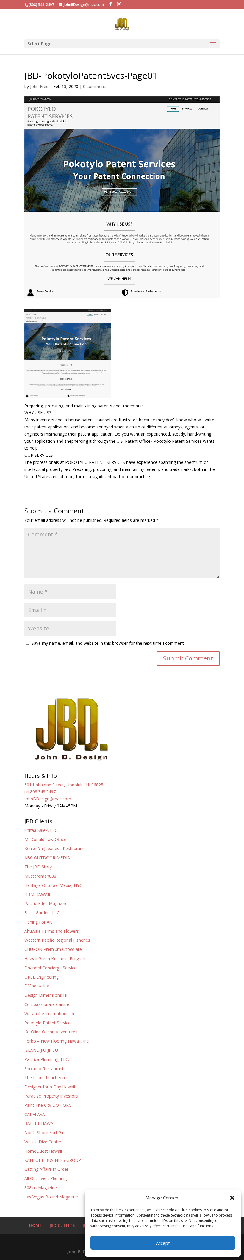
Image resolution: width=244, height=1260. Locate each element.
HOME (35, 1225)
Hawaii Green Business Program (55, 958)
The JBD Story (38, 867)
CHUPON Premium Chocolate (53, 949)
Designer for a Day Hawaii (49, 1087)
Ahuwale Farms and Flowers (51, 931)
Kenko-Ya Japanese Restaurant (54, 848)
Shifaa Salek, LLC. (41, 830)
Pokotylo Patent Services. (48, 1023)
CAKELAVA (34, 1114)
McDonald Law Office (45, 839)
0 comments (95, 86)
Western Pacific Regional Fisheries (57, 940)
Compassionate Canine (46, 1004)
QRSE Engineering (41, 977)
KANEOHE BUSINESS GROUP (52, 1160)
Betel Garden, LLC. (42, 912)
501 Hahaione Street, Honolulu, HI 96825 (63, 785)
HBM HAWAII (37, 894)
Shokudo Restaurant (44, 1068)
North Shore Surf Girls (45, 1132)
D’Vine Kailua (36, 986)
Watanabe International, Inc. (51, 1013)
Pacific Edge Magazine (46, 903)
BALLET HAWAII (40, 1123)
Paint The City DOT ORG (48, 1105)
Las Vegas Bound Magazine (51, 1197)
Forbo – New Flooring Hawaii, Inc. (57, 1041)
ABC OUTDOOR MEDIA (47, 857)
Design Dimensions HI (45, 995)
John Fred (39, 86)
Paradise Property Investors (51, 1096)
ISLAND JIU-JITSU (41, 1050)
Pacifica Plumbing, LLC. (46, 1059)
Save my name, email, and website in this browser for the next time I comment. (108, 643)
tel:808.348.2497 (40, 791)
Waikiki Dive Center (42, 1142)
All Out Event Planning (45, 1178)
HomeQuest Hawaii (43, 1151)
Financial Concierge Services (51, 968)
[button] (232, 1198)
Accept (163, 1243)
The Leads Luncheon (44, 1077)
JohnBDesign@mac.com (47, 799)
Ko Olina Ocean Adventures (50, 1031)
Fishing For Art (38, 922)
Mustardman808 (40, 876)
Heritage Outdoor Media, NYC (53, 885)
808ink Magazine (40, 1187)
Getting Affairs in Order (46, 1169)
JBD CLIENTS (62, 1225)
